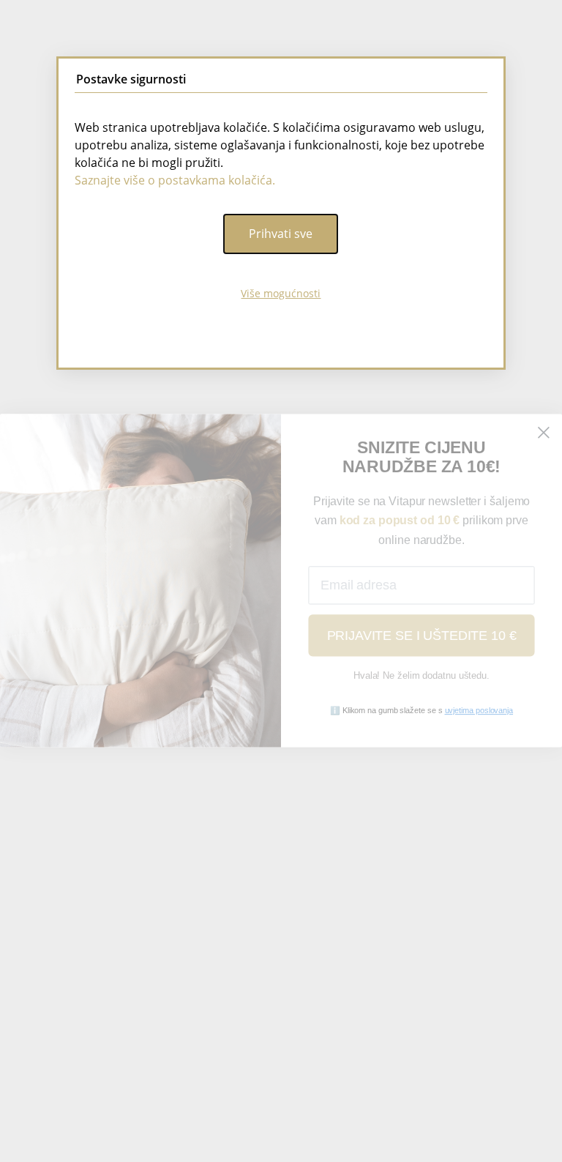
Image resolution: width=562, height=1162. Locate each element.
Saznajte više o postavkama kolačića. (175, 180)
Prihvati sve (280, 234)
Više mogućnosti (281, 293)
